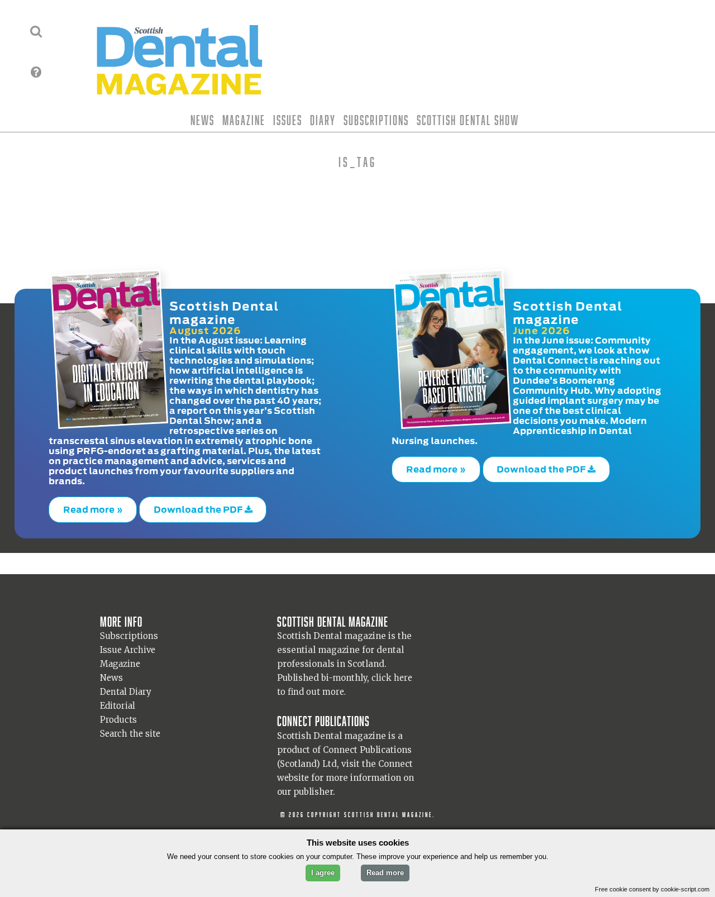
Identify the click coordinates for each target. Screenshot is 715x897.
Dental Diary (125, 686)
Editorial (117, 700)
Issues (287, 120)
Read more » (93, 507)
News (202, 120)
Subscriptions (376, 120)
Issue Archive (127, 645)
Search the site (130, 728)
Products (118, 714)
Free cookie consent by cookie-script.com (652, 889)
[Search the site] (36, 31)
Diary (323, 120)
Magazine (243, 120)
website (293, 772)
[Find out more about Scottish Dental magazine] (36, 72)
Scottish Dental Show (468, 120)
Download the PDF (199, 507)
